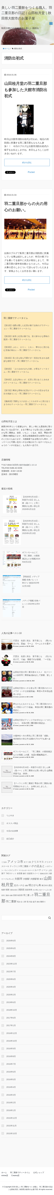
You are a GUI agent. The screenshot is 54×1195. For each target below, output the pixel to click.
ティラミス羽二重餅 (19, 866)
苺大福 (29, 902)
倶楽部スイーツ (33, 873)
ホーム (4, 1172)
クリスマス (37, 861)
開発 (38, 902)
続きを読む (27, 162)
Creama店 (15, 1175)
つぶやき (10, 815)
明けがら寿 (35, 885)
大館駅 (26, 879)
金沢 (34, 902)
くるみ (4, 862)
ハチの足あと (37, 866)
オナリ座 (27, 862)
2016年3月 (11, 1095)
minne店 (4, 1175)
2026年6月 (11, 941)
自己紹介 (10, 839)
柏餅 (3, 890)
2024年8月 (11, 956)
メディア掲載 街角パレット (31, 604)
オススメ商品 (12, 823)
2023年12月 (11, 964)
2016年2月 (11, 1102)
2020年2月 (11, 995)
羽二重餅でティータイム (20, 1172)
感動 (26, 885)
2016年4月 (11, 1087)
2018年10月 (11, 1010)
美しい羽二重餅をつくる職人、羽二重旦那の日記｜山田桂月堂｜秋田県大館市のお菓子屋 (26, 13)
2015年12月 (11, 1118)
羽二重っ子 (28, 895)
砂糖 (11, 895)
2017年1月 (11, 1025)
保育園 (19, 873)
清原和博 (28, 890)
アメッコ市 (15, 861)
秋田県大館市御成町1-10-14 (24, 465)
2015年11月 (11, 1126)
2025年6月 (11, 948)
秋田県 (20, 895)
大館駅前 (34, 879)
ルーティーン (41, 870)
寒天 (41, 879)
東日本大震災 (47, 885)
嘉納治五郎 (44, 873)
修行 (24, 873)
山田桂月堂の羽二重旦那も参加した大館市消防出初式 (25, 89)
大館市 (18, 878)
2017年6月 (11, 1018)
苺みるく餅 (21, 902)
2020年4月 (11, 987)
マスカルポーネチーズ (26, 870)
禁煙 (15, 895)
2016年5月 (11, 1079)
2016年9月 (11, 1048)
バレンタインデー (11, 870)
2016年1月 (11, 1110)
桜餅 (7, 890)
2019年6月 (11, 1002)
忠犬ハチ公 (19, 885)
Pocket (31, 172)
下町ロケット (11, 873)
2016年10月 (11, 1041)
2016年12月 (11, 1033)
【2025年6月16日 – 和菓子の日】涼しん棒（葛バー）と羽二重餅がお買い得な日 (31, 527)
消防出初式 (14, 890)
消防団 (21, 889)
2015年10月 (11, 1133)
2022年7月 (11, 971)
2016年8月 (11, 1056)
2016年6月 (11, 1072)
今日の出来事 (12, 831)
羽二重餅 (11, 901)
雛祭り (43, 902)
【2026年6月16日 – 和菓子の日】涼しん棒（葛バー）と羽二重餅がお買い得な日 (31, 503)
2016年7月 (11, 1064)
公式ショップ (38, 1172)
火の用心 (36, 890)
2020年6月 (11, 979)
